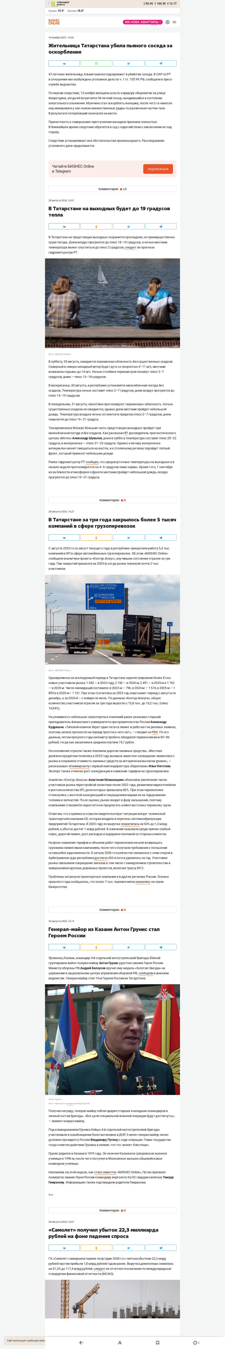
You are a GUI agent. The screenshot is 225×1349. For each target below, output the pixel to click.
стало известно (105, 1172)
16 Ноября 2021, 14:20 (61, 37)
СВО (51, 1195)
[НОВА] (142, 22)
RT (126, 433)
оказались (142, 882)
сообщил (92, 462)
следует (131, 247)
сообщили (146, 973)
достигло (101, 858)
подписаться (158, 169)
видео (70, 1103)
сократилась (130, 824)
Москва (72, 10)
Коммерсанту (79, 766)
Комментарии (113, 189)
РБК (155, 732)
